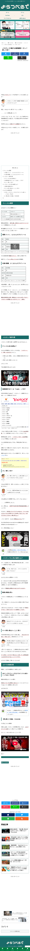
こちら (2, 455)
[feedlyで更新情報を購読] (8, 818)
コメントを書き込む (15, 931)
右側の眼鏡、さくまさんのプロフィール (14, 174)
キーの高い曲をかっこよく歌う (12, 188)
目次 (13, 167)
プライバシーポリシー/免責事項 (15, 946)
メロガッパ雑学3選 (8, 176)
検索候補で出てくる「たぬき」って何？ (14, 180)
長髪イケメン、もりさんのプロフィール (14, 172)
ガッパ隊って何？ (9, 182)
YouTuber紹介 (5, 762)
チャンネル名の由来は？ (10, 178)
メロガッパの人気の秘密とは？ (11, 184)
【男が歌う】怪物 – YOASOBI (12, 196)
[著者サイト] (8, 814)
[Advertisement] (15, 77)
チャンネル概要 (7, 170)
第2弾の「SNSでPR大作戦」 (19, 550)
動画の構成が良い (9, 186)
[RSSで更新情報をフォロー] (22, 818)
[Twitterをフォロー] (22, 814)
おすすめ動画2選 (8, 190)
